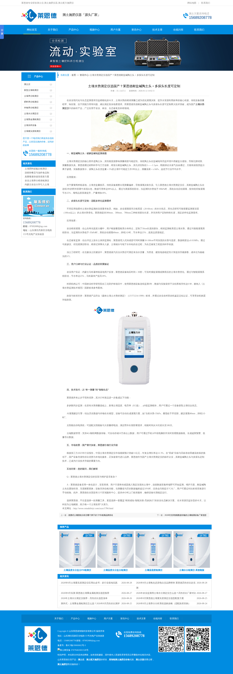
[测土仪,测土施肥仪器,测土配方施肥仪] (39, 21)
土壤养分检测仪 (31, 96)
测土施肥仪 (121, 91)
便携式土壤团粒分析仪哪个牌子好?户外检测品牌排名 (90, 515)
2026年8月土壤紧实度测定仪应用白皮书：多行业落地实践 (89, 583)
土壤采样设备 (30, 125)
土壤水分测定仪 (31, 113)
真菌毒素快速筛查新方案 (37, 176)
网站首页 (32, 29)
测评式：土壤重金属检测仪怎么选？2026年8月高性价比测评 (90, 603)
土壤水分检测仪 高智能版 (191, 570)
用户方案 (115, 29)
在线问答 (178, 29)
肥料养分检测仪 (31, 102)
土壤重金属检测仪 (32, 119)
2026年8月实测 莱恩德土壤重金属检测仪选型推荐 (85, 593)
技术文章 (157, 29)
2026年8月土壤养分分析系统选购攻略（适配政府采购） (163, 603)
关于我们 (53, 29)
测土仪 (27, 84)
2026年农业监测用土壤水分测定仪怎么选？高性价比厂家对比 (166, 593)
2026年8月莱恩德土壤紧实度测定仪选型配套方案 (160, 598)
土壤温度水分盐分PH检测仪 (77, 570)
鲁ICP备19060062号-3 (76, 645)
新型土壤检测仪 (31, 90)
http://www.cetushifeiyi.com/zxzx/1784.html (93, 508)
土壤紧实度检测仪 (32, 131)
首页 (73, 75)
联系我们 (205, 3)
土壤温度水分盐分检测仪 (115, 570)
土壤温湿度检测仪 (153, 570)
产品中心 (74, 29)
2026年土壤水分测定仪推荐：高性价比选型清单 (84, 598)
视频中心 (95, 29)
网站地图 (191, 3)
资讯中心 (136, 29)
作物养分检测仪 (31, 107)
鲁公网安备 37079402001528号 (74, 650)
